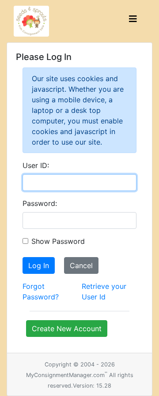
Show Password (58, 241)
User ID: (36, 165)
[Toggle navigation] (133, 21)
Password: (40, 203)
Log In (38, 265)
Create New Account (67, 328)
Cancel (81, 265)
